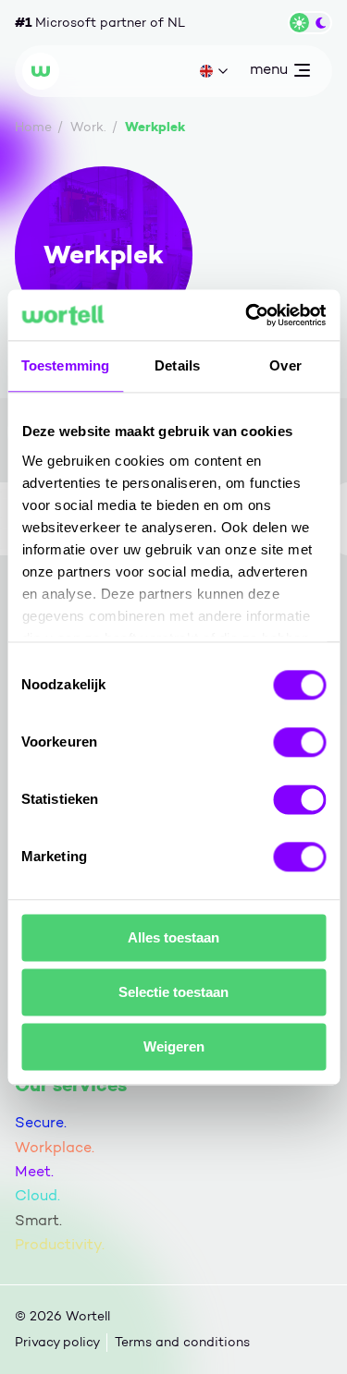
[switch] (299, 742)
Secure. (41, 1122)
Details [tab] (177, 365)
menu (268, 73)
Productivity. (60, 1244)
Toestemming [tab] (65, 365)
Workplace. (54, 1147)
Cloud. (37, 1195)
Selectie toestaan (173, 992)
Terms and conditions (182, 1342)
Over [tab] (285, 365)
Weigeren (173, 1046)
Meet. (34, 1171)
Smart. (38, 1220)
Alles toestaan (173, 937)
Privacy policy (57, 1342)
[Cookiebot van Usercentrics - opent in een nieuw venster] (247, 315)
